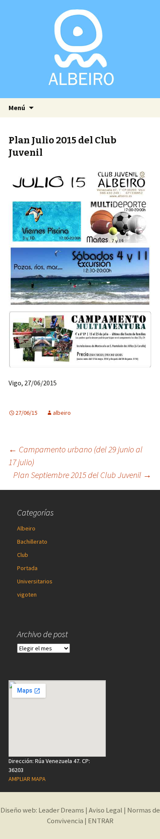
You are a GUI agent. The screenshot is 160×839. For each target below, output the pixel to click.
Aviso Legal (105, 810)
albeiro (62, 413)
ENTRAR (100, 820)
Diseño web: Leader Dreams (42, 810)
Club (22, 555)
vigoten (27, 594)
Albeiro (26, 528)
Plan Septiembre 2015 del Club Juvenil (82, 474)
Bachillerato (32, 541)
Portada (27, 568)
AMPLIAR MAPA (27, 779)
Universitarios (34, 581)
